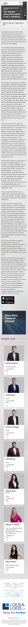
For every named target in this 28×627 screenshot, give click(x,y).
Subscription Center (18, 593)
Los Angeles (7, 583)
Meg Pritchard (11, 561)
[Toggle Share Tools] (25, 12)
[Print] (25, 15)
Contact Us (9, 592)
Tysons (15, 586)
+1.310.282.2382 (10, 465)
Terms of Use (8, 593)
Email (7, 370)
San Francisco (8, 586)
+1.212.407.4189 (10, 433)
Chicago (22, 583)
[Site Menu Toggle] (25, 3)
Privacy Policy (18, 592)
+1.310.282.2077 (10, 369)
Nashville (9, 584)
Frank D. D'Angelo (12, 427)
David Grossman (12, 363)
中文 (13, 3)
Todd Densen (10, 459)
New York (15, 583)
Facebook (12, 590)
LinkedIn (5, 590)
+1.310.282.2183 (10, 498)
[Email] (25, 10)
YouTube (23, 590)
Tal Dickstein (10, 395)
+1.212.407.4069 (10, 567)
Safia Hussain (11, 491)
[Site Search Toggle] (21, 3)
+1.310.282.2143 (10, 535)
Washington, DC (17, 584)
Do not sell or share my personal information (14, 596)
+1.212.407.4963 (10, 401)
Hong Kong (14, 588)
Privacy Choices (13, 595)
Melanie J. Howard (12, 524)
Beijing (21, 586)
